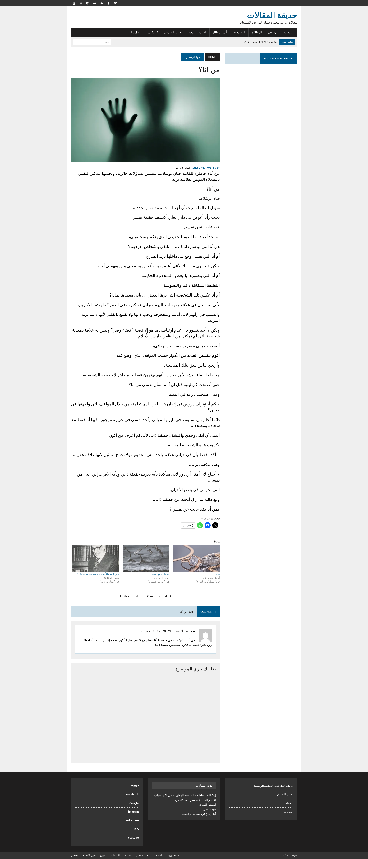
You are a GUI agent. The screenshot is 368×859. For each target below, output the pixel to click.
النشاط (158, 855)
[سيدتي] (196, 558)
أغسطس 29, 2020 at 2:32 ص (163, 631)
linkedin (133, 811)
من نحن (273, 32)
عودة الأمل (209, 809)
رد (140, 631)
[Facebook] (108, 2)
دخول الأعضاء (89, 855)
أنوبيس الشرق (207, 804)
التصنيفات (239, 32)
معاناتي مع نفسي (159, 573)
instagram (132, 820)
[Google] (102, 2)
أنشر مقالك (220, 32)
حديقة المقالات (290, 855)
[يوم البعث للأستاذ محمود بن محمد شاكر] (95, 558)
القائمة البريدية (197, 32)
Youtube (133, 837)
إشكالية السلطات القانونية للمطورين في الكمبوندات (185, 795)
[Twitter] (115, 2)
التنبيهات (128, 855)
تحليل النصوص (173, 32)
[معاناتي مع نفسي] (146, 558)
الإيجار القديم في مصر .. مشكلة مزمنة (194, 800)
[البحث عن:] (92, 41)
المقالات (256, 32)
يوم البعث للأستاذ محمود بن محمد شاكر (97, 573)
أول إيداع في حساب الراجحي (199, 813)
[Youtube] (74, 2)
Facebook (132, 794)
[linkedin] (95, 2)
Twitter (134, 785)
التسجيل (75, 855)
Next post (130, 596)
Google (134, 803)
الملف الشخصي (143, 855)
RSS (136, 828)
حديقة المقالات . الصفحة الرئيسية (273, 785)
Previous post (157, 596)
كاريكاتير (152, 32)
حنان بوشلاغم (198, 167)
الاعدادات (115, 855)
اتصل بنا (136, 32)
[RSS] (81, 2)
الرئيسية (289, 32)
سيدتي (216, 573)
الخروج (103, 855)
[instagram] (88, 2)
